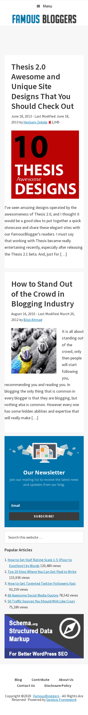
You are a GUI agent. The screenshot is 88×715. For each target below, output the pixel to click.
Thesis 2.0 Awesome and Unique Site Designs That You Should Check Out (42, 86)
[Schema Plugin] (44, 657)
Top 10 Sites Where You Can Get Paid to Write (42, 571)
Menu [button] (47, 6)
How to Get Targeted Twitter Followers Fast (42, 583)
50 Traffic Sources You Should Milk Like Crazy (41, 601)
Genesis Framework (61, 699)
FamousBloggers (46, 696)
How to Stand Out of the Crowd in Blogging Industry (42, 294)
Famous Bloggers (44, 19)
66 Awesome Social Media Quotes (33, 595)
